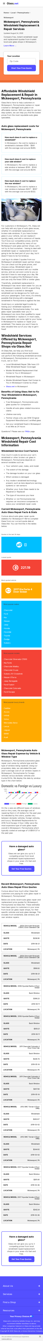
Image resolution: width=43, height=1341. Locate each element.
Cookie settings (7, 1339)
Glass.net (10, 386)
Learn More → (10, 45)
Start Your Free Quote (21, 68)
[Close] (39, 1336)
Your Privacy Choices (20, 1316)
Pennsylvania (23, 13)
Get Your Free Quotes (21, 869)
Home (6, 13)
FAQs (27, 431)
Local (13, 13)
